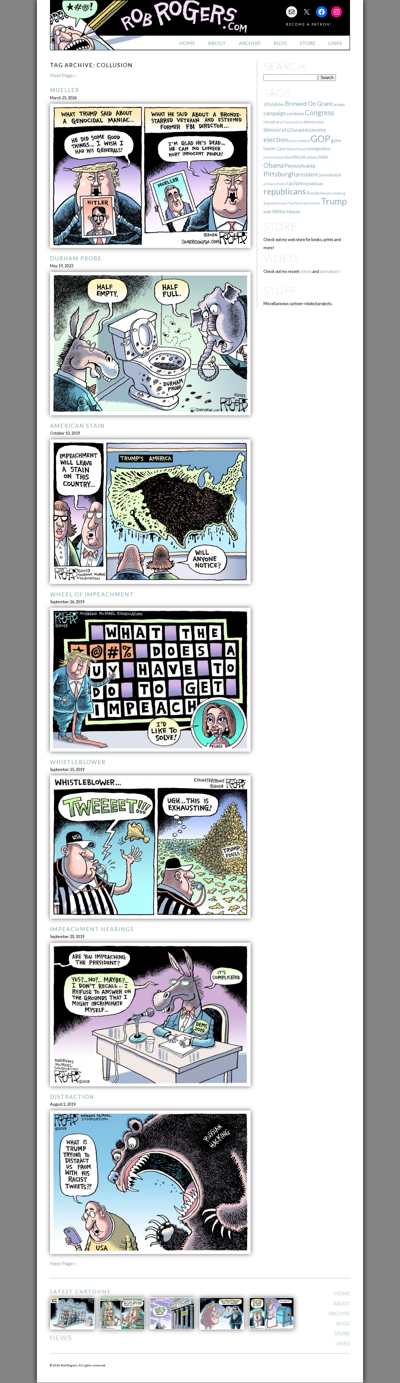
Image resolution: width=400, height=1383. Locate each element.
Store (307, 43)
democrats (276, 129)
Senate (326, 193)
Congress (319, 112)
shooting (338, 193)
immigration (319, 148)
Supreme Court (275, 203)
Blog (280, 43)
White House (286, 211)
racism (294, 183)
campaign (274, 113)
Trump (334, 201)
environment (299, 141)
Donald (297, 130)
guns (336, 140)
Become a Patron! (309, 24)
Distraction (72, 1097)
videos (306, 271)
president (307, 174)
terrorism (312, 203)
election (275, 139)
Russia (313, 192)
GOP (320, 138)
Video (280, 258)
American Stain (77, 425)
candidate (295, 113)
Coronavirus (292, 122)
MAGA (299, 157)
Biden (279, 104)
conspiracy (272, 122)
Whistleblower (78, 762)
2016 (268, 104)
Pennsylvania (299, 165)
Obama (273, 165)
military (312, 157)
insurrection (273, 157)
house (302, 149)
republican (313, 183)
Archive (250, 43)
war (267, 211)
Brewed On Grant (309, 103)
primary (269, 184)
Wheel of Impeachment (92, 594)
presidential (330, 174)
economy (315, 129)
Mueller (64, 90)
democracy (313, 121)
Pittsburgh (279, 174)
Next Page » (63, 75)
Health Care (274, 148)
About (217, 43)
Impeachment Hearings (92, 929)
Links (335, 43)
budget (339, 104)
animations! (330, 271)
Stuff (280, 290)
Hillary (291, 149)
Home (187, 43)
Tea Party (295, 203)
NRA (323, 157)
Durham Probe (76, 258)
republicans (284, 191)
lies (288, 157)
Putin (281, 183)
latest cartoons (80, 1291)
